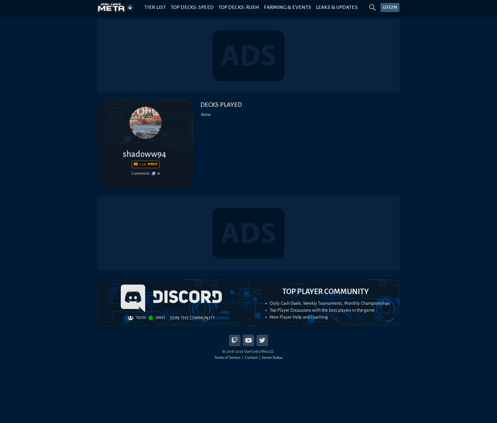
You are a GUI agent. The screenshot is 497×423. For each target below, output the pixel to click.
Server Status (272, 357)
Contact (251, 357)
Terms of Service (227, 357)
